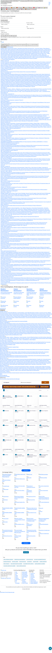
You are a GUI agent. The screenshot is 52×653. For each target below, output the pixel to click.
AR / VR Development (16, 277)
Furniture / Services (45, 117)
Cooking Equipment (41, 238)
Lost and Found (16, 66)
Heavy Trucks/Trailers (35, 125)
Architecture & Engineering (6, 145)
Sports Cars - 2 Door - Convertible (41, 91)
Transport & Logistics (5, 281)
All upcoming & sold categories (9, 59)
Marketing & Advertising (42, 355)
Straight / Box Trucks (18, 194)
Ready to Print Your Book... (19, 490)
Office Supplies (35, 239)
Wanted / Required (25, 195)
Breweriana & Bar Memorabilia (13, 77)
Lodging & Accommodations (10, 269)
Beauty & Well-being (5, 101)
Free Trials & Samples (21, 155)
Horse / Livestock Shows (15, 316)
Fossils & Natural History (35, 79)
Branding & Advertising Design (17, 149)
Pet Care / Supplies (39, 119)
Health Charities (44, 372)
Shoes (5, 181)
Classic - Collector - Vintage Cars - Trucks (16, 89)
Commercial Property (5, 264)
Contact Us (33, 573)
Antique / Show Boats (5, 106)
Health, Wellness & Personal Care (8, 188)
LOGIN (8, 47)
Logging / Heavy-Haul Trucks (39, 193)
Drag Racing (22, 230)
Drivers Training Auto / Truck (40, 116)
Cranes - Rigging (26, 222)
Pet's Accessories (28, 71)
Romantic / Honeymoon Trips (23, 269)
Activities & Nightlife (5, 152)
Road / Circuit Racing (12, 231)
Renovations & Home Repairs (21, 146)
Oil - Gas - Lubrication (27, 127)
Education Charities (22, 130)
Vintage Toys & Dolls (10, 86)
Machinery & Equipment (6, 178)
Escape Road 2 (5, 434)
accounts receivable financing (40, 559)
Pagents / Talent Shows (36, 66)
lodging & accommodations (19, 559)
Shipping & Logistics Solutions (23, 282)
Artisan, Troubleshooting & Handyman (9, 273)
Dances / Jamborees (13, 64)
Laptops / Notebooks (39, 138)
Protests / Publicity (5, 68)
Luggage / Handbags (36, 134)
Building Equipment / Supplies (40, 114)
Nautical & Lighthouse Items (38, 81)
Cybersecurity (47, 277)
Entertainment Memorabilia (15, 79)
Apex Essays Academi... (19, 434)
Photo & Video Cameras (42, 172)
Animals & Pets (4, 70)
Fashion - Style (4, 179)
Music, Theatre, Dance (22, 216)
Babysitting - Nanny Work (33, 209)
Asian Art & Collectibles (30, 76)
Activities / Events (5, 60)
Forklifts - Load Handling (13, 125)
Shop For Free (33, 580)
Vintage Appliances (20, 84)
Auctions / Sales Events (11, 62)
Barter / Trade (4, 176)
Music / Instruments (16, 81)
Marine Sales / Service (43, 118)
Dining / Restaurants (18, 160)
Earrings (8, 205)
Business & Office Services (6, 109)
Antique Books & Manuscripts (15, 74)
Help (16, 572)
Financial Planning (28, 183)
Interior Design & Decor (23, 198)
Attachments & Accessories (17, 222)
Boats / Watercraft (5, 104)
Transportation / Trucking (32, 120)
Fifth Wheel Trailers (30, 260)
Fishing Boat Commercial (30, 106)
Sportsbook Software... (6, 405)
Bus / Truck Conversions (15, 260)
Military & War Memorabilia (36, 80)
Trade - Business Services (15, 214)
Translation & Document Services (33, 112)
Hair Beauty (23, 102)
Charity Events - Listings (6, 129)
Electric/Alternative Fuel (14, 96)
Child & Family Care (15, 233)
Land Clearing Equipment (20, 223)
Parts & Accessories (15, 178)
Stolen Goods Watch (4, 318)
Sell (16, 574)
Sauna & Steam (8, 244)
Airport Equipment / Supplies (13, 100)
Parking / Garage (5, 265)
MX (11, 35)
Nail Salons (45, 243)
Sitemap (32, 574)
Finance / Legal (25, 117)
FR (7, 35)
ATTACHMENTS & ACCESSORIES (7, 141)
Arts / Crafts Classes (33, 167)
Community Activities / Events (15, 63)
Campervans (23, 260)
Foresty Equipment (10, 223)
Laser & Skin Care (24, 243)
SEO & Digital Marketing (11, 280)
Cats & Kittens (7, 71)
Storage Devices (22, 139)
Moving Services (12, 282)
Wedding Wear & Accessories (14, 181)
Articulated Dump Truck (6, 222)
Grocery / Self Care (5, 161)
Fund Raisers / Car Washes (24, 315)
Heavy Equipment (29, 141)
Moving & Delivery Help (21, 235)
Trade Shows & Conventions (12, 220)
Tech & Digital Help (19, 236)
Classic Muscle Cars (27, 95)
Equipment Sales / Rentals (16, 117)
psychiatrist (29, 561)
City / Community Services (46, 359)
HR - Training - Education (24, 210)
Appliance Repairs (5, 198)
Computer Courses (5, 216)
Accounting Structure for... (7, 535)
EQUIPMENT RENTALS (19, 141)
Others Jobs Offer (6, 212)
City (27, 26)
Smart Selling (24, 576)
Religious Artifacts (6, 82)
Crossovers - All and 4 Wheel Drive (32, 89)
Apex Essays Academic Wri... (19, 502)
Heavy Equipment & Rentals (29, 201)
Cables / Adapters (16, 138)
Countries (32, 575)
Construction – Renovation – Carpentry (36, 273)
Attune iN (40, 449)
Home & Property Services (6, 196)
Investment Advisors (45, 183)
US (13, 35)
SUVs (47, 96)
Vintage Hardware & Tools (32, 85)
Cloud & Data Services (39, 277)
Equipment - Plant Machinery (36, 367)
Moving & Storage (33, 198)
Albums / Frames (10, 247)
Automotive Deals (14, 152)
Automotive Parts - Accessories (7, 93)
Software (16, 139)
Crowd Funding (25, 575)
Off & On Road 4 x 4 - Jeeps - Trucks (18, 91)
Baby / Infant (8, 134)
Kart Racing (40, 230)
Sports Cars (35, 343)
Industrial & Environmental (6, 200)
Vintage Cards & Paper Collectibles (8, 85)
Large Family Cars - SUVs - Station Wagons (15, 90)
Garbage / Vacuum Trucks (27, 193)
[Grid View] (4, 390)
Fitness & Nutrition (26, 189)
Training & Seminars (23, 220)
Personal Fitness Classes (7, 169)
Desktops (32, 138)
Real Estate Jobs (22, 212)
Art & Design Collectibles (19, 76)
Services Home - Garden (6, 271)
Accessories (4, 100)
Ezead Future (17, 579)
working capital (15, 561)
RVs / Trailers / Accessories (6, 259)
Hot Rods (22, 96)
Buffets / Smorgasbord (14, 158)
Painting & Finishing (10, 146)
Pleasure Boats (25, 107)
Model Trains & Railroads (6, 81)
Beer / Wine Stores (5, 158)
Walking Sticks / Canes (30, 86)
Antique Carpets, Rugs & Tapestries (42, 74)
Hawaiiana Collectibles (16, 80)
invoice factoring (29, 559)
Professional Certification (34, 163)
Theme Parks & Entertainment (44, 269)
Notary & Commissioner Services (39, 255)
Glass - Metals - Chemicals (24, 125)
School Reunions (32, 68)
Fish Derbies (28, 64)
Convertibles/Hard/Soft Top (40, 342)
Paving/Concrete (4, 225)
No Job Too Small (5, 232)
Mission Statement (34, 582)
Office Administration (11, 112)
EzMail (16, 575)
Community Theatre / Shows (37, 63)
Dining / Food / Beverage (6, 157)
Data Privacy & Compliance (7, 279)
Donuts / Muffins (27, 160)
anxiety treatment (43, 561)
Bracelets (3, 205)
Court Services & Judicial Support (25, 252)
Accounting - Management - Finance (8, 208)
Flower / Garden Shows (36, 64)
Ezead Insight (24, 572)
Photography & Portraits (31, 156)
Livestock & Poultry (43, 177)
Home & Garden (38, 155)
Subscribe (42, 573)
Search (16, 576)
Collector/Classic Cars (37, 95)
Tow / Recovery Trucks (37, 194)
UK (15, 35)
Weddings (30, 220)
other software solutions (8, 559)
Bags (2, 181)
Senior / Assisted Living (23, 265)
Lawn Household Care (34, 118)
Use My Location (4, 20)
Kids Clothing (29, 134)
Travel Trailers (34, 261)
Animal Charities (4, 130)
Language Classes (13, 216)
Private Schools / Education (18, 169)
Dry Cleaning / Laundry (23, 154)
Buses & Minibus (4, 89)
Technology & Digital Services (7, 276)
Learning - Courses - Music (6, 215)
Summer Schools (45, 169)
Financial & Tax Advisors (27, 111)
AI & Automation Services (6, 277)
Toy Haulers (28, 261)
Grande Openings (18, 65)
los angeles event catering (28, 563)
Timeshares (31, 265)
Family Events (30, 219)
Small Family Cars (30, 91)
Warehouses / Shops (38, 265)
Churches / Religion (5, 63)
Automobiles (4, 87)
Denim (13, 134)
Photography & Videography (40, 149)
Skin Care (47, 102)
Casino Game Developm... (43, 434)
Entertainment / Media (5, 117)
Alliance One (29, 405)
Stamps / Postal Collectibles (45, 82)
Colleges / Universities (43, 167)
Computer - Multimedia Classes (7, 168)
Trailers (7, 195)
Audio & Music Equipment (6, 172)
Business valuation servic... (19, 524)
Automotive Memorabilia (40, 76)
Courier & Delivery (5, 282)
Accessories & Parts (5, 260)
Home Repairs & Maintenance (10, 235)
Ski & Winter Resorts (33, 269)
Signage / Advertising (5, 241)
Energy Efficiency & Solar (6, 201)
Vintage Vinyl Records (20, 86)
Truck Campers (41, 261)
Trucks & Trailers (15, 142)
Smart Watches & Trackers (34, 227)
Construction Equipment (6, 140)
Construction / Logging (31, 124)
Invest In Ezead (25, 583)
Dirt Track (16, 230)
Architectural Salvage (9, 76)
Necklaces (30, 205)
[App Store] (8, 578)
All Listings (33, 577)
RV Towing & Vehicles (20, 261)
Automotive (31, 114)
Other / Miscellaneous (31, 235)
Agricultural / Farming (14, 114)
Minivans (35, 96)
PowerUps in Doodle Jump (44, 533)
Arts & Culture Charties (13, 130)
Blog (16, 580)
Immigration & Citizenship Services (8, 253)
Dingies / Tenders (21, 106)
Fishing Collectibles (26, 79)
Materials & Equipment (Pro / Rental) (38, 274)
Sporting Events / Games (41, 68)
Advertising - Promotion (6, 123)
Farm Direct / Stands (36, 160)
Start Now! (26, 552)
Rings (35, 205)
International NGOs (9, 131)
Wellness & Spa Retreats (32, 270)
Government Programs (10, 177)
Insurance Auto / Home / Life (23, 118)
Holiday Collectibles (25, 80)
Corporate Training (12, 163)
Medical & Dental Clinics (35, 189)
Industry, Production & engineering (19, 211)
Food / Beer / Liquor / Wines (35, 117)
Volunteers (10, 69)
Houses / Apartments (32, 264)
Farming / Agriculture (5, 174)
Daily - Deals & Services (6, 151)
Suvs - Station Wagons (31, 339)
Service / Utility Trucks (9, 194)
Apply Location (4, 39)
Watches (39, 205)
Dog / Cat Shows (21, 64)
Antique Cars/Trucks (18, 95)
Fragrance (18, 102)
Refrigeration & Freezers (44, 239)
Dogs (12, 71)
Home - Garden (43, 125)
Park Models (4, 261)
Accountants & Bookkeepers (7, 183)
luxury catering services (21, 565)
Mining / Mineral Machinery (40, 223)
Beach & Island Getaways (17, 268)
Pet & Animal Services (20, 156)
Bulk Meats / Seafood (33, 158)
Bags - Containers (42, 123)
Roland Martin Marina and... (19, 478)
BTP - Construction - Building (22, 209)
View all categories (3, 375)
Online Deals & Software (10, 156)
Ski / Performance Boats (39, 107)
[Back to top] (0, 591)
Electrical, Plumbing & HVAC (28, 145)
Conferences (47, 63)
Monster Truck (46, 230)
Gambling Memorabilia (46, 79)
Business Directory (5, 113)
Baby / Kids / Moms (22, 152)
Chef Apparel (34, 238)
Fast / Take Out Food (45, 160)
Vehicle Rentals (41, 282)
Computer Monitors (25, 172)
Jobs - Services (4, 206)
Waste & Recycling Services (19, 203)
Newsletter (42, 570)
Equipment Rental (20, 176)
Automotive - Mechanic (11, 209)
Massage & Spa (31, 243)
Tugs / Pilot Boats (8, 108)
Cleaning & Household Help (25, 233)
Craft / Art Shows (4, 64)
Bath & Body (3, 102)
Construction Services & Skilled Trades (8, 144)
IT (9, 35)
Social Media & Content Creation (11, 150)
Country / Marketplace (5, 22)
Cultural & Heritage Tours (37, 268)
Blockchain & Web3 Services (28, 277)
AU (3, 35)
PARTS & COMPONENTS (38, 141)
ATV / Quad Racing (5, 230)
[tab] (21, 387)
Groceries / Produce (30, 155)
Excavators (3, 223)
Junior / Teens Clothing (20, 134)
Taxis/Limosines (7, 97)
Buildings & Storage (11, 176)
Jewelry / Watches (10, 127)
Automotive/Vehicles (25, 123)
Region (2, 26)
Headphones (33, 172)
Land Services (28, 177)
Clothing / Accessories (5, 133)
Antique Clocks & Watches (16, 75)
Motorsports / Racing (5, 228)
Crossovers (6, 96)
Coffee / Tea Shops (42, 158)
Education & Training (5, 162)
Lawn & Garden (35, 177)
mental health (35, 561)
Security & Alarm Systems (12, 199)
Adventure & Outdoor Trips (6, 268)
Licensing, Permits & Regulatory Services (41, 254)
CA (1, 35)
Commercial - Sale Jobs (44, 209)
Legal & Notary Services (37, 111)
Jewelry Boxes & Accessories (16, 205)
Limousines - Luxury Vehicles (41, 90)
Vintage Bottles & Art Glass (30, 84)
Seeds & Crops (23, 178)
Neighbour (3, 30)
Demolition (33, 222)
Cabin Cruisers (13, 106)
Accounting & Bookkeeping (6, 111)
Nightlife (46, 219)
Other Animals (20, 71)
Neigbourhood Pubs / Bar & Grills (34, 161)
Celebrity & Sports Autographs (26, 77)
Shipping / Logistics (14, 120)
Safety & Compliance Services (7, 203)
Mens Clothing (44, 134)
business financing (7, 561)
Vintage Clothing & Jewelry (21, 85)
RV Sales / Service (47, 119)
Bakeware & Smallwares (6, 238)
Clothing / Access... (10, 124)
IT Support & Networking (42, 279)
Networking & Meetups (39, 219)
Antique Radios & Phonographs (37, 75)
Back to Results (44, 386)
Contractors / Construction (28, 116)
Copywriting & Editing (29, 149)
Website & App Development (32, 280)
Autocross (11, 230)
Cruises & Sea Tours (27, 268)
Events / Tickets (41, 154)
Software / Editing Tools (22, 248)
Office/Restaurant (18, 127)
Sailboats (31, 107)
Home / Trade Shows (37, 65)
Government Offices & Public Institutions (40, 252)
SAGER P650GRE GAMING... (7, 449)
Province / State (29, 22)
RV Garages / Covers (11, 261)
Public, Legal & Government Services (8, 250)
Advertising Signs (4, 74)
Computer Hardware (16, 172)
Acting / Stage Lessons (5, 167)
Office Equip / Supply (29, 119)
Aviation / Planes (4, 98)
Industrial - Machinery (29, 369)
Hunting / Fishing (13, 118)
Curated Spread (5, 489)
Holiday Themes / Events (27, 65)
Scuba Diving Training (36, 169)
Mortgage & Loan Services (6, 184)
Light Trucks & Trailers (29, 90)
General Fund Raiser (42, 130)
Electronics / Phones (40, 124)
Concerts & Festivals (16, 219)
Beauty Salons (10, 243)
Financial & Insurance (5, 182)
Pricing (32, 578)
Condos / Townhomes (15, 264)
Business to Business (5, 122)
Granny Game (5, 521)
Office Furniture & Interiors (26, 239)
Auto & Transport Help (5, 233)
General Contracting (38, 145)
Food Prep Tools (8, 239)
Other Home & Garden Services (15, 275)
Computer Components (25, 138)
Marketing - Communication (33, 211)
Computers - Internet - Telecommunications (10, 210)
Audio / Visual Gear (18, 247)
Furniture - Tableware (22, 187)
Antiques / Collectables (6, 73)
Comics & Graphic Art (45, 77)
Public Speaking (28, 169)
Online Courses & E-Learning (23, 163)
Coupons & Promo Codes (12, 154)
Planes (21, 100)
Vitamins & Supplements (6, 103)
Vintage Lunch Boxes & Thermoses (41, 333)
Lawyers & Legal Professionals (8, 254)
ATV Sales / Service (5, 114)
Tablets (43, 227)
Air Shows (3, 62)
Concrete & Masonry (17, 145)
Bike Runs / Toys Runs (20, 62)
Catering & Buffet (27, 238)
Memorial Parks (39, 243)
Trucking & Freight (34, 282)
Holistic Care (17, 243)
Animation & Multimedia (6, 149)
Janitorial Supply (16, 239)
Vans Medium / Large (26, 97)
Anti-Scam (24, 579)
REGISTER (11, 47)
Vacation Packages (23, 270)
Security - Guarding (30, 212)
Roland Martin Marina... (19, 405)
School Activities (24, 68)
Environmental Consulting (17, 201)
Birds (2, 71)
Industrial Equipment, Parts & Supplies (43, 201)
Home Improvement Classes (38, 168)
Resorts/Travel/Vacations (15, 128)
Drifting (28, 230)
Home (16, 573)
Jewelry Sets (25, 205)
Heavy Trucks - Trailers (6, 192)
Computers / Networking (20, 124)
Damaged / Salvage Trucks (6, 193)
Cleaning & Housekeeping (22, 273)
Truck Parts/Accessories (16, 97)
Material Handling (30, 223)
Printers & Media (4, 248)
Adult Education (14, 167)
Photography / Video (36, 127)
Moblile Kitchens (23, 161)
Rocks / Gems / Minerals (15, 82)
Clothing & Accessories (42, 152)
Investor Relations (34, 583)
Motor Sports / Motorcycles (19, 119)
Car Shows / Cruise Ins (46, 62)
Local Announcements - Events (7, 217)
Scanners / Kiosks (12, 248)
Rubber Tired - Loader (22, 225)
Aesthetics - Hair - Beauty (21, 208)
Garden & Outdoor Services (12, 274)
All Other (11, 95)
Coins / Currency (36, 77)
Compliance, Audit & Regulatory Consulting (9, 252)
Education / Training (5, 166)
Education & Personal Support (37, 233)
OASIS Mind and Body (43, 405)
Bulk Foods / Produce (24, 158)
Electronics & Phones (33, 154)
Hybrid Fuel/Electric (28, 96)
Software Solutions (21, 280)
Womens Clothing (8, 135)
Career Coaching (4, 163)
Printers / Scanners (9, 139)
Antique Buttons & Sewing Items (28, 74)
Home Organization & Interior (24, 274)
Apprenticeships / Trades (23, 167)
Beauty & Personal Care (32, 152)
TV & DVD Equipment (20, 173)
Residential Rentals (14, 265)
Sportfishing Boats (34, 353)
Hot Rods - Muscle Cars (47, 337)
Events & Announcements (30, 176)
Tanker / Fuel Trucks (28, 194)
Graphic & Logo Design (31, 279)
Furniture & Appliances (6, 185)
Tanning (14, 244)
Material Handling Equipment (7, 119)
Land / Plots (40, 264)
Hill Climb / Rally (33, 230)
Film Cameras (33, 247)
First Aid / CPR (28, 168)
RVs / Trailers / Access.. (46, 127)
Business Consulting (16, 111)
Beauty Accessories (11, 102)
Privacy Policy (24, 573)
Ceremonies (8, 219)
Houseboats (39, 106)
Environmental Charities (32, 130)
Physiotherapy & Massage (11, 190)
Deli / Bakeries (10, 160)
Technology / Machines (15, 241)
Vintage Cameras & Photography (43, 84)
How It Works (24, 574)
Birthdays (3, 219)
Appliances (15, 187)
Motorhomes (47, 260)
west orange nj (6, 563)
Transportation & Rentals (6, 270)
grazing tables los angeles (40, 563)
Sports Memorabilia (34, 82)
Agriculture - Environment (32, 208)
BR (5, 35)
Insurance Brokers (36, 183)
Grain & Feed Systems (20, 177)
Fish (15, 71)
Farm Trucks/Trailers (40, 176)
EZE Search (33, 579)
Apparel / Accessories (23, 114)
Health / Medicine (5, 118)
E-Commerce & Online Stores (19, 279)
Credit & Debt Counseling (18, 183)
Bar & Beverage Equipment (17, 238)
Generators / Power (39, 260)
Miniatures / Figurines (46, 80)
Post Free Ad (49, 3)
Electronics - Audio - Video (6, 171)
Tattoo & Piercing (21, 244)
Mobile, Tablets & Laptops (6, 226)
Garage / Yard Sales (9, 65)
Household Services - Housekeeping (37, 210)
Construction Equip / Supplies (16, 116)
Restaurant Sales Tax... (31, 449)
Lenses (39, 247)
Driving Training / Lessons (19, 168)
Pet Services (12, 236)
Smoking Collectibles (25, 82)
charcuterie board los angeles (16, 563)
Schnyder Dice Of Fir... (31, 434)
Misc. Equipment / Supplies (6, 107)
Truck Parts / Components (15, 195)
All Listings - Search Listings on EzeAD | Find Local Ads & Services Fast (21, 386)
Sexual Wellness (41, 102)
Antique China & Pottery (6, 75)
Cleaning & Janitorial (13, 198)
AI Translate (9, 2)
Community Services (26, 63)
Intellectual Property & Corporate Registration (24, 253)
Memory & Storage (45, 247)
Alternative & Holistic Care (6, 189)
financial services (22, 561)
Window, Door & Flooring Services (25, 199)
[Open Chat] (50, 648)
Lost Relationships (9, 66)
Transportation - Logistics (26, 214)
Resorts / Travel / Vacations (7, 266)
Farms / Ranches (23, 264)
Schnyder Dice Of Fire (31, 499)
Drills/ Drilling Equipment (41, 222)
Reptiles (34, 71)
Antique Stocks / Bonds (37, 324)
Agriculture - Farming (16, 123)
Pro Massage (34, 102)
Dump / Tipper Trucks (17, 193)
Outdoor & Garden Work (42, 235)
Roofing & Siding (31, 146)
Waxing (27, 244)
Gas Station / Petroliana (6, 80)
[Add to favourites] (11, 396)
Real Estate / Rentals (5, 120)
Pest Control (40, 198)
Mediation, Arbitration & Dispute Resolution (10, 255)
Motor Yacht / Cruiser (17, 107)
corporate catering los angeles (9, 565)
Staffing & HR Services (21, 112)
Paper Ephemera (5, 331)
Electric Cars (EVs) (44, 89)
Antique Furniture (27, 75)
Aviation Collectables (30, 326)
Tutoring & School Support (33, 216)
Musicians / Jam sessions (25, 66)
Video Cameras (37, 248)
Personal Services (5, 242)
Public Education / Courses (15, 68)
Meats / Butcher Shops (14, 161)
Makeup (29, 102)
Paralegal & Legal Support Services (20, 257)
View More (26, 470)
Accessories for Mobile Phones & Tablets (9, 227)
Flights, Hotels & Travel (11, 155)
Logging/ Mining (5, 221)
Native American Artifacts (26, 81)
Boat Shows (38, 62)
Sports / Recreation (23, 120)
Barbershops (4, 243)
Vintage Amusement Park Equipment (8, 84)
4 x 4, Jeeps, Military (5, 95)
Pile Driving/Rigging (12, 225)
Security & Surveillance (10, 173)
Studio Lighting (30, 248)
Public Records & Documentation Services (36, 257)
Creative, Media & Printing (6, 147)
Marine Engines (45, 106)
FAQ (23, 578)
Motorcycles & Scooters (6, 91)
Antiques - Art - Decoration (6, 187)
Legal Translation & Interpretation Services (24, 254)
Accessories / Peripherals (6, 138)
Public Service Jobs (14, 212)
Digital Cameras (26, 247)
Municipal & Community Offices (25, 255)
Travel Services (15, 270)
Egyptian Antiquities (5, 79)
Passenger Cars (41, 96)
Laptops (20, 227)
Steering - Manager (39, 212)
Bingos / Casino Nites (30, 62)
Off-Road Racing (4, 231)
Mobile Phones (25, 227)
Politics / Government (46, 66)
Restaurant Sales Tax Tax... (32, 512)
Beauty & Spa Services (17, 189)
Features (17, 578)
